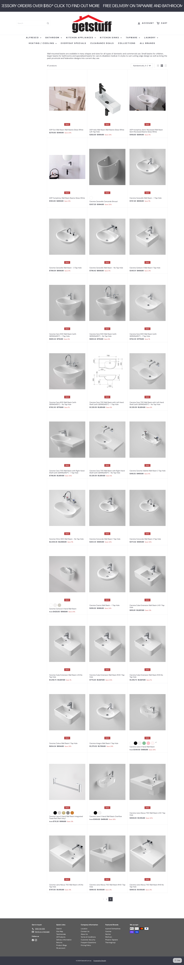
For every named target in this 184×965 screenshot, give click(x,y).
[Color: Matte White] (55, 605)
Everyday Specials (73, 43)
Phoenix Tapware (111, 940)
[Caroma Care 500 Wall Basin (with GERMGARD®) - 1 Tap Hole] (67, 308)
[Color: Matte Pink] (148, 743)
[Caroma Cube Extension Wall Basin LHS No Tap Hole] (67, 649)
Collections (127, 43)
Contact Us (85, 931)
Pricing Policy (86, 945)
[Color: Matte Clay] (59, 605)
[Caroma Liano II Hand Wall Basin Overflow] (107, 787)
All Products (60, 937)
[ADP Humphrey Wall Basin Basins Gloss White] (67, 171)
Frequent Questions (88, 942)
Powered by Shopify (99, 961)
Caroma (108, 931)
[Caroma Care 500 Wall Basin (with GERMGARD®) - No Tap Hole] (107, 308)
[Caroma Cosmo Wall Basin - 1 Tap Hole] (107, 578)
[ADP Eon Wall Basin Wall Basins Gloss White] (67, 103)
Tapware (132, 37)
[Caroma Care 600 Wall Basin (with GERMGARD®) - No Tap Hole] (67, 376)
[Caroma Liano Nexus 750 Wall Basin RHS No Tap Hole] (147, 859)
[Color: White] (91, 198)
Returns (59, 942)
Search (59, 929)
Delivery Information (64, 940)
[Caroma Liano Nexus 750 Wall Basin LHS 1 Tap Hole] (147, 787)
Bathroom (52, 37)
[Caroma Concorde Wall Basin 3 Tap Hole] (147, 512)
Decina (108, 934)
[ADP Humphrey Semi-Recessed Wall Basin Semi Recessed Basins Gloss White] (147, 104)
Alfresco (33, 37)
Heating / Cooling (42, 43)
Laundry (150, 37)
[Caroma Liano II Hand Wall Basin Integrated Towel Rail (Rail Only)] (67, 789)
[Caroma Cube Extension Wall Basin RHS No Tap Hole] (147, 649)
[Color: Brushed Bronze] (72, 813)
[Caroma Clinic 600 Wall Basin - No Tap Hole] (67, 512)
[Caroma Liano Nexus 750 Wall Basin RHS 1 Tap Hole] (107, 859)
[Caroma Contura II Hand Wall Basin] (67, 580)
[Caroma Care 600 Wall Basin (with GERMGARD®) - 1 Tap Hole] (147, 308)
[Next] (110, 899)
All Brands (147, 43)
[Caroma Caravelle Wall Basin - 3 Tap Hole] (67, 241)
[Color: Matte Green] (144, 743)
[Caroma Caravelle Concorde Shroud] (107, 172)
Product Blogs (61, 945)
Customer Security (88, 940)
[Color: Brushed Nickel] (59, 813)
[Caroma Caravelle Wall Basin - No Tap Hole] (107, 241)
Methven (108, 937)
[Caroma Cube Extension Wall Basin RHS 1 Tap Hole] (107, 649)
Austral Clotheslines (112, 929)
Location (84, 929)
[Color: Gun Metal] (68, 813)
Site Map (59, 931)
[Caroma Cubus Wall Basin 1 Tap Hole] (67, 716)
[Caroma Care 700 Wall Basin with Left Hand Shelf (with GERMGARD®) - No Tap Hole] (147, 376)
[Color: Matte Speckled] (152, 743)
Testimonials (61, 934)
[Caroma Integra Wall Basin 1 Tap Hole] (107, 716)
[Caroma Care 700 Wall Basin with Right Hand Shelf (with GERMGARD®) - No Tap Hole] (107, 445)
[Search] (47, 23)
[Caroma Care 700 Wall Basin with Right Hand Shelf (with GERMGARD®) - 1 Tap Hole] (67, 445)
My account (60, 948)
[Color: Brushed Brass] (63, 813)
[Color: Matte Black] (135, 743)
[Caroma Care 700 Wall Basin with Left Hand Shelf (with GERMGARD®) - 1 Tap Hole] (107, 376)
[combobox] (33, 23)
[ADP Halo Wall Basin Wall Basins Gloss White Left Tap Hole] (107, 104)
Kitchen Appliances (80, 37)
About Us (84, 934)
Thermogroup (110, 942)
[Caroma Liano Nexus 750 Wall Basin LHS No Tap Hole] (67, 859)
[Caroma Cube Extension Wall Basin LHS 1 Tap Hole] (147, 579)
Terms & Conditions (88, 937)
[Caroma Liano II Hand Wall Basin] (147, 718)
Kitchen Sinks (110, 37)
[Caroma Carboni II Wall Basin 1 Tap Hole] (147, 241)
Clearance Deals (102, 43)
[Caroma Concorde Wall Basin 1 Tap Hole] (107, 512)
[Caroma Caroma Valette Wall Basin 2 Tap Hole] (147, 444)
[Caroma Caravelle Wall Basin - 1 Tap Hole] (147, 171)
